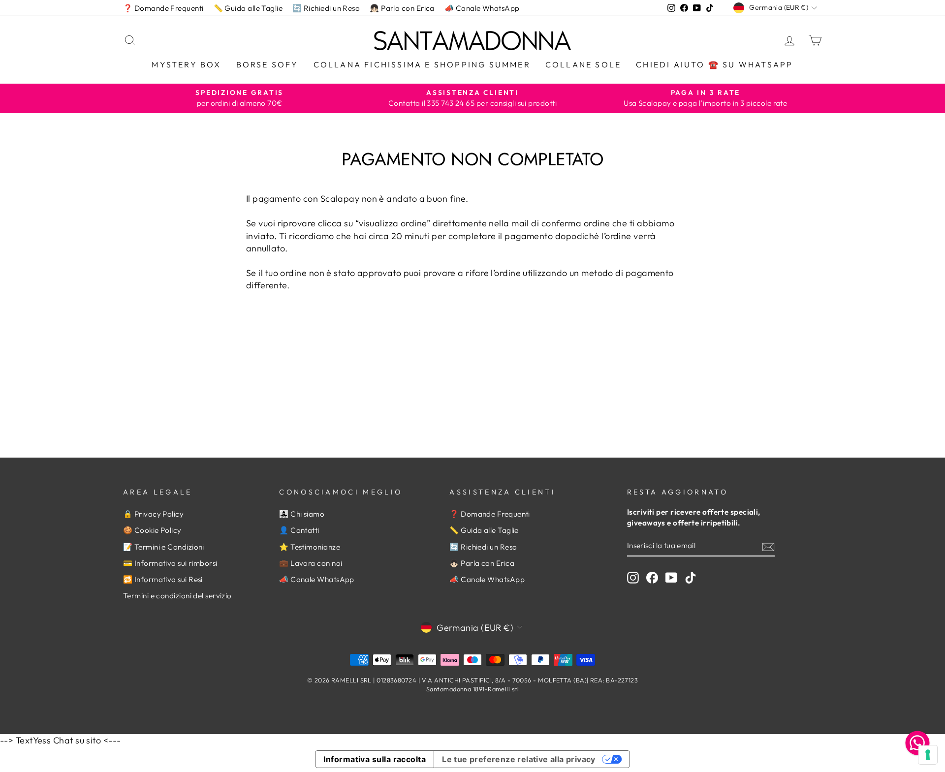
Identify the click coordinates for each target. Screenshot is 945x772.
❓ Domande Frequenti (163, 8)
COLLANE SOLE (583, 64)
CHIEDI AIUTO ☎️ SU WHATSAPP (714, 64)
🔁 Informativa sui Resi (163, 579)
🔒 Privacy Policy (153, 514)
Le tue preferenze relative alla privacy (519, 759)
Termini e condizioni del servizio (177, 595)
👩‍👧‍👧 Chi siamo (301, 514)
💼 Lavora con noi (310, 563)
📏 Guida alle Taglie (248, 8)
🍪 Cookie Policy (152, 530)
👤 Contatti (299, 530)
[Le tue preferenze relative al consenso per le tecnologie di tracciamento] (927, 754)
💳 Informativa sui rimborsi (170, 563)
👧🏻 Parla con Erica (402, 8)
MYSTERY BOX (186, 64)
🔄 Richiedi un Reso (326, 8)
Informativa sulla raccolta (374, 759)
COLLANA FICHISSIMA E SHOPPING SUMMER (422, 64)
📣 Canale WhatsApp (482, 8)
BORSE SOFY (267, 64)
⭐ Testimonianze (309, 547)
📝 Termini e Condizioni (163, 547)
